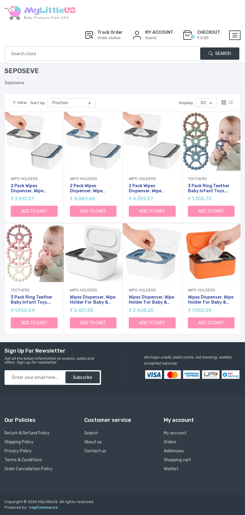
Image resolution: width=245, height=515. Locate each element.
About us (93, 442)
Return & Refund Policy (27, 433)
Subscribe (82, 377)
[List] (231, 102)
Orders (170, 442)
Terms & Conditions (23, 459)
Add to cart (34, 211)
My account (175, 433)
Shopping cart (177, 459)
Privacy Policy (18, 450)
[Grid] (223, 102)
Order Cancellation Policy (28, 468)
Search (222, 53)
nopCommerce (43, 507)
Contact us (95, 450)
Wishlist (171, 468)
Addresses (174, 450)
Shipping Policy (18, 442)
